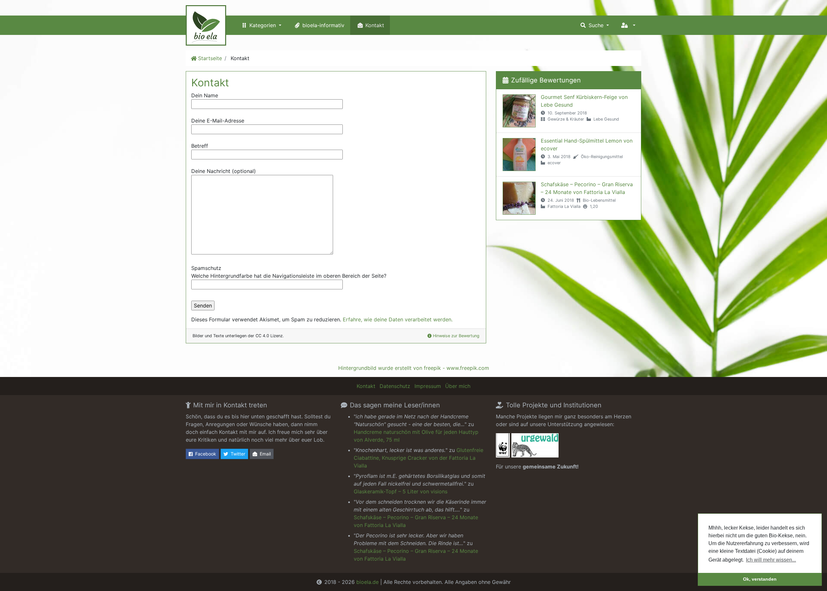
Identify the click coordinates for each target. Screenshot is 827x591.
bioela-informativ (323, 25)
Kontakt (374, 25)
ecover (554, 162)
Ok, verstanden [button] (760, 579)
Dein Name (204, 95)
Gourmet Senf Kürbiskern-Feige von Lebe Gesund (584, 101)
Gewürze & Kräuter (566, 119)
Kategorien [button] (263, 25)
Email (265, 454)
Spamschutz (288, 272)
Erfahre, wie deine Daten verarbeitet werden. (398, 319)
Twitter (238, 454)
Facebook (205, 454)
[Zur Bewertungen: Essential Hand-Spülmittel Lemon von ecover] (519, 154)
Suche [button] (597, 25)
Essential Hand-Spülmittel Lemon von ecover (587, 144)
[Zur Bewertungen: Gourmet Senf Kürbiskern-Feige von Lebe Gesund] (519, 110)
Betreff (199, 146)
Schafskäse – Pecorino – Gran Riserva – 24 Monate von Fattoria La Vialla (587, 188)
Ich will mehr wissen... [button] (771, 560)
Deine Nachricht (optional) (223, 171)
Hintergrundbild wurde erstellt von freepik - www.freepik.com (413, 368)
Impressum (427, 386)
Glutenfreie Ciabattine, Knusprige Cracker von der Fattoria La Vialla (418, 458)
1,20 (594, 206)
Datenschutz (395, 386)
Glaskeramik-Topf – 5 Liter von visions (400, 491)
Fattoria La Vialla (564, 206)
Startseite (210, 58)
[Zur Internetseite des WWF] (503, 447)
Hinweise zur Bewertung (456, 335)
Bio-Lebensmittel (599, 200)
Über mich (457, 386)
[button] (628, 25)
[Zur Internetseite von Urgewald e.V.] (535, 447)
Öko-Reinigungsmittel (602, 156)
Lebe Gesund (606, 119)
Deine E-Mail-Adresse (217, 120)
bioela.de (367, 582)
